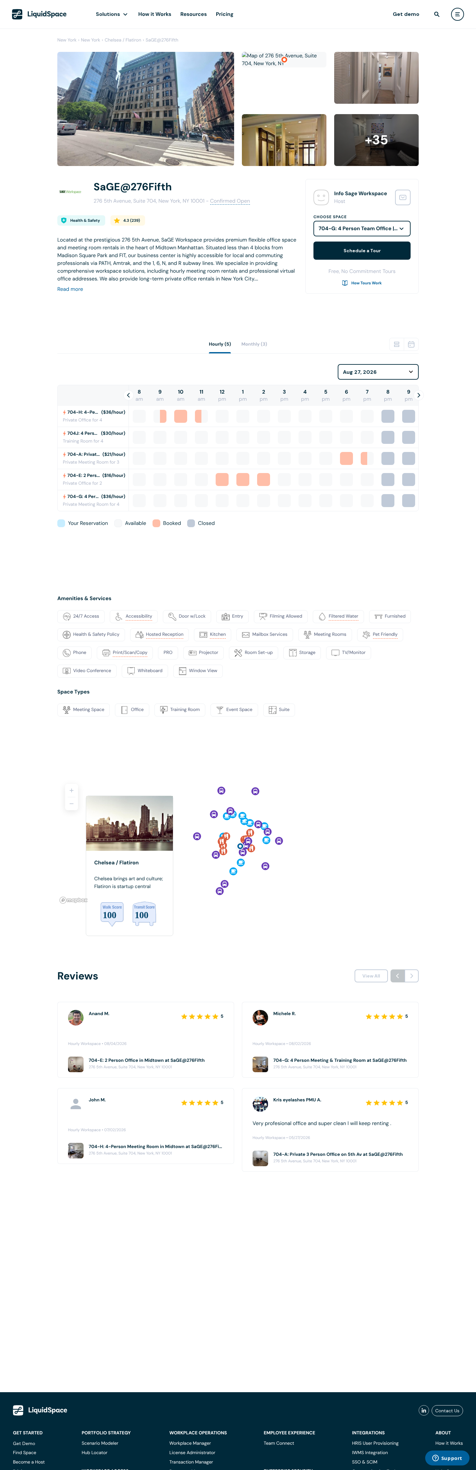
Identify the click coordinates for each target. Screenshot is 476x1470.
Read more (70, 289)
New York (66, 40)
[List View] (396, 344)
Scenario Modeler (100, 1443)
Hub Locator (95, 1453)
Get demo (406, 14)
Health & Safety (85, 220)
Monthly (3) (254, 344)
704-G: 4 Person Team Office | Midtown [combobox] (365, 228)
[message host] (403, 197)
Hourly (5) (220, 344)
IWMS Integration (370, 1453)
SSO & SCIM (364, 1462)
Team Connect (279, 1443)
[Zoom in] (71, 790)
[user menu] (457, 14)
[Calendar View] (411, 344)
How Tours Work (366, 283)
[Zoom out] (71, 803)
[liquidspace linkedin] (424, 1410)
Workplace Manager (190, 1443)
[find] (436, 14)
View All (371, 976)
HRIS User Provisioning (375, 1443)
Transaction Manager (191, 1462)
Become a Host (29, 1462)
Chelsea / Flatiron (123, 40)
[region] (238, 841)
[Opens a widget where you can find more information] (447, 1459)
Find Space (24, 1453)
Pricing (224, 14)
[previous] (398, 975)
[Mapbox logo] (73, 900)
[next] (411, 975)
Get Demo (24, 1443)
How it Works (154, 14)
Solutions (108, 14)
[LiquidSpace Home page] (39, 14)
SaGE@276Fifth (162, 40)
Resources (193, 14)
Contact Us (447, 1411)
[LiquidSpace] (40, 1410)
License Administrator (192, 1453)
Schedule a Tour (362, 251)
